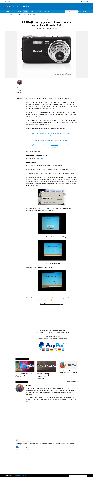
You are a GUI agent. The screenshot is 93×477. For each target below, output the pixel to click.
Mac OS (19, 11)
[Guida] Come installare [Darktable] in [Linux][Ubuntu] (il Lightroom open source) (46, 375)
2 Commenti (47, 28)
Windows (8, 11)
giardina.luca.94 (20, 87)
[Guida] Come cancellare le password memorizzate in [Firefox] (68, 371)
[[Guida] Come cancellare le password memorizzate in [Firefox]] (68, 365)
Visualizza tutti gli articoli (71, 381)
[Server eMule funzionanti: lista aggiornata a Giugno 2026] (24, 366)
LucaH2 (19, 85)
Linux (14, 11)
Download (38, 11)
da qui (42, 158)
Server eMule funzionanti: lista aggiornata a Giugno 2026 (23, 374)
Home (6, 1)
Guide (25, 11)
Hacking (31, 11)
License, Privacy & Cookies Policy (21, 475)
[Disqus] (46, 422)
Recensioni (46, 11)
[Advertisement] (52, 88)
